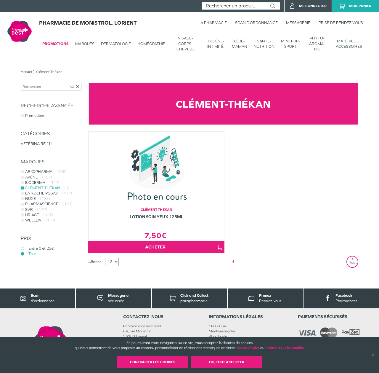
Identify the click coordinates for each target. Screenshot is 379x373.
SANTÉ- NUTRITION (264, 44)
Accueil (26, 72)
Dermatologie (116, 44)
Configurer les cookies (152, 362)
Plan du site (218, 336)
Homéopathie (151, 44)
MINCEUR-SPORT (290, 44)
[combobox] (234, 6)
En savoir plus (248, 348)
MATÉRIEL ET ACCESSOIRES (349, 44)
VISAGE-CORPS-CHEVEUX (185, 43)
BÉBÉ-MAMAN (239, 44)
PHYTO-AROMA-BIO (317, 43)
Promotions (55, 44)
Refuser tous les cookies (284, 348)
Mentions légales (222, 331)
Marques (84, 44)
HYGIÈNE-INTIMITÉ (215, 44)
